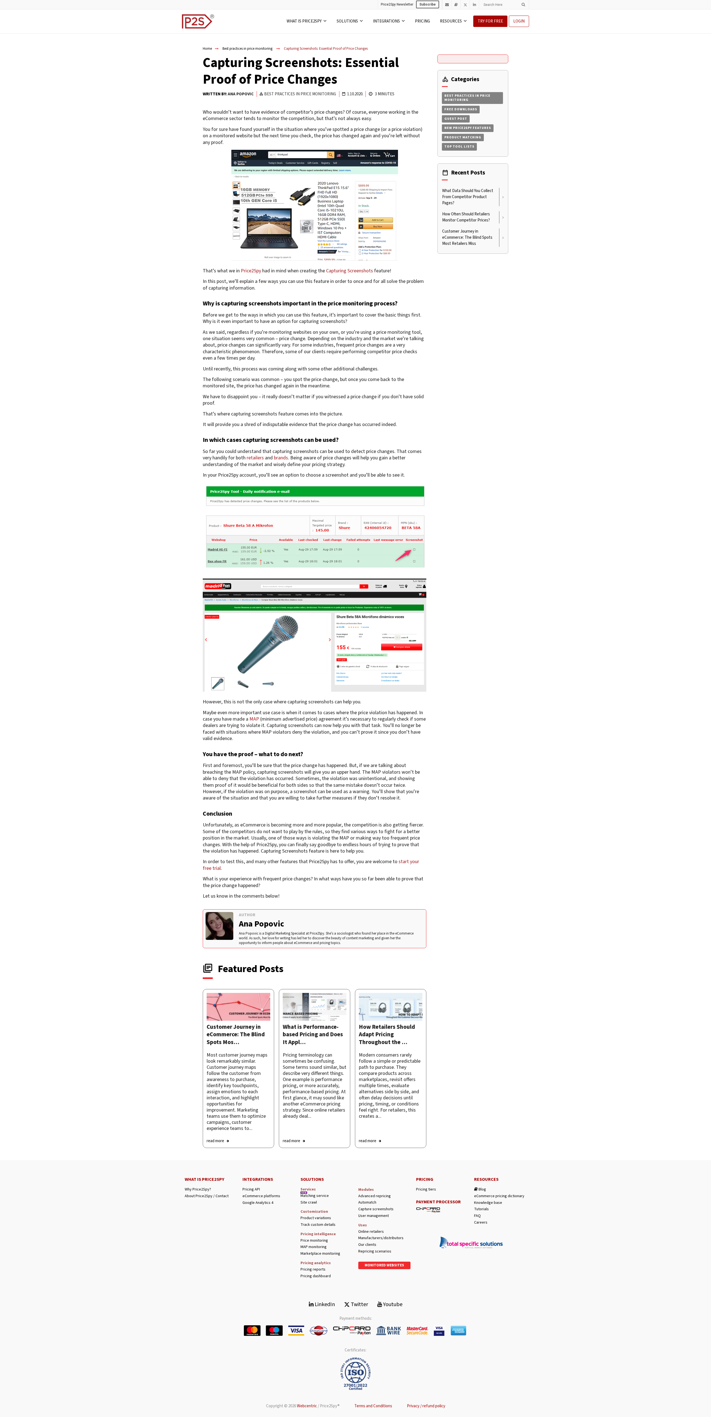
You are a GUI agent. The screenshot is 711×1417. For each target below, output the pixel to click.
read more (215, 1141)
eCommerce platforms (261, 1196)
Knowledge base (488, 1203)
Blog (482, 1189)
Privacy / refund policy (426, 1406)
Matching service (315, 1196)
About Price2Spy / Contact (207, 1196)
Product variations (316, 1218)
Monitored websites (384, 1265)
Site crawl (309, 1202)
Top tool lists (459, 146)
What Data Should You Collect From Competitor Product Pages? (467, 197)
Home (207, 48)
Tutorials (481, 1209)
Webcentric (307, 1406)
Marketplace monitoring (320, 1253)
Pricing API (251, 1189)
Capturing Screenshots (349, 270)
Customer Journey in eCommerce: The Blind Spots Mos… (236, 1034)
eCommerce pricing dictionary (499, 1196)
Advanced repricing (374, 1196)
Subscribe (427, 4)
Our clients (367, 1244)
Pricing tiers (426, 1189)
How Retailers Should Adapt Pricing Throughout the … (387, 1034)
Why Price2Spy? (198, 1189)
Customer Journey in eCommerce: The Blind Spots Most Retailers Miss (467, 237)
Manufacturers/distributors (381, 1238)
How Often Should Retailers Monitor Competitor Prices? (466, 217)
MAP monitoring (314, 1247)
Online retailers (371, 1231)
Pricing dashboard (316, 1276)
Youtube (392, 1304)
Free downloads (460, 109)
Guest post (455, 118)
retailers (255, 457)
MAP (254, 719)
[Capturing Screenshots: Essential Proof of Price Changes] (238, 1007)
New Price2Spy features (467, 128)
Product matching (462, 137)
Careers (480, 1222)
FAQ (477, 1216)
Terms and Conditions (373, 1406)
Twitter (359, 1304)
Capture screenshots (376, 1209)
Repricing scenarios (374, 1251)
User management (373, 1216)
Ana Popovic (241, 94)
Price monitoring (314, 1240)
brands (281, 457)
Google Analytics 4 (257, 1203)
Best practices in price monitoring (247, 48)
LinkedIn (324, 1304)
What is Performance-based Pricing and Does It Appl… (313, 1034)
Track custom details (318, 1224)
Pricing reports (313, 1269)
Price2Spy (251, 270)
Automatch (367, 1202)
